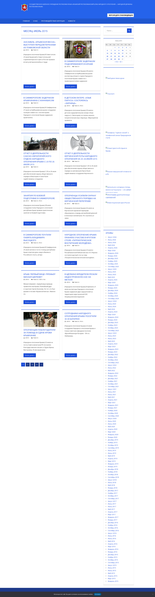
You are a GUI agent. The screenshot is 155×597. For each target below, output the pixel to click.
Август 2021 (112, 389)
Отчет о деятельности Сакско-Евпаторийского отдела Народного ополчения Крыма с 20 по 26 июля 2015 (39, 159)
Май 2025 (111, 277)
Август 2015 (112, 565)
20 (107, 56)
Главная (26, 21)
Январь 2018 (112, 488)
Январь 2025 (112, 288)
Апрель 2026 (112, 248)
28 (111, 59)
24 (122, 56)
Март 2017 (112, 514)
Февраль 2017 (113, 517)
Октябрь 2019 (113, 445)
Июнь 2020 (112, 424)
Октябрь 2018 (113, 474)
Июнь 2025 (112, 274)
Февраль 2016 (113, 549)
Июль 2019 (112, 450)
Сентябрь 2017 (113, 498)
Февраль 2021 (113, 405)
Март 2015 (112, 578)
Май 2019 (111, 456)
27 (107, 59)
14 (111, 53)
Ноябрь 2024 (112, 293)
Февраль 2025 (113, 285)
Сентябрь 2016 (113, 530)
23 (119, 56)
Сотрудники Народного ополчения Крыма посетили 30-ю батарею (80, 316)
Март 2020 (112, 432)
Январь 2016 (112, 552)
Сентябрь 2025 (113, 266)
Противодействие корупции (53, 21)
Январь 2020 (112, 437)
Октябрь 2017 (113, 496)
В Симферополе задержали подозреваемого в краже (80, 63)
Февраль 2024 (113, 317)
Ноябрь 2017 (112, 493)
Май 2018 (111, 485)
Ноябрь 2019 (112, 442)
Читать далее (29, 86)
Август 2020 (112, 418)
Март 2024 (112, 314)
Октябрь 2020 (113, 413)
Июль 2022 (112, 368)
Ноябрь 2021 (112, 381)
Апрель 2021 (112, 400)
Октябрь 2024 (113, 296)
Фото (81, 106)
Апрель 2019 (112, 458)
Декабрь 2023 (113, 322)
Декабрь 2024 (113, 290)
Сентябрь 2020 (113, 416)
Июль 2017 (112, 504)
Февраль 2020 (113, 434)
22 (115, 56)
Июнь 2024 (112, 306)
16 (119, 53)
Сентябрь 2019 (113, 448)
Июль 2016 (112, 536)
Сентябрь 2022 (113, 362)
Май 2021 (111, 397)
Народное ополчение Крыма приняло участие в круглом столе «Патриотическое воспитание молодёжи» (81, 238)
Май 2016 (111, 541)
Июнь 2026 (112, 242)
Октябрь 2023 (113, 328)
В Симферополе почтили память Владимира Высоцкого (37, 237)
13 (107, 53)
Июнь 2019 (112, 453)
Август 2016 (112, 533)
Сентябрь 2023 (113, 330)
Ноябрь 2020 (112, 410)
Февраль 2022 (113, 373)
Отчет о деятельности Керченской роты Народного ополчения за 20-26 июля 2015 (81, 156)
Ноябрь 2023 (112, 325)
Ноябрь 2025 (112, 261)
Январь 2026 (112, 256)
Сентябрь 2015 (113, 562)
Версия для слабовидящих (120, 15)
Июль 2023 (112, 336)
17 (122, 53)
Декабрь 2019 (113, 440)
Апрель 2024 (112, 312)
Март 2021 (112, 402)
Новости (71, 21)
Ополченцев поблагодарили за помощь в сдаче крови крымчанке (39, 332)
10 (122, 50)
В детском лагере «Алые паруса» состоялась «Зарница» (78, 100)
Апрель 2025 (112, 280)
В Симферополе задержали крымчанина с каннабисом (39, 99)
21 (111, 56)
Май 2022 (111, 370)
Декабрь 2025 (113, 258)
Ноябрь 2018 (112, 472)
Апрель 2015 (112, 576)
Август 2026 (112, 237)
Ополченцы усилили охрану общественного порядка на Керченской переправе (80, 198)
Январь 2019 (112, 466)
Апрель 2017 (112, 512)
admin (27, 50)
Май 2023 (111, 341)
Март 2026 (112, 250)
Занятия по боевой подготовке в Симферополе (39, 197)
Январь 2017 (112, 520)
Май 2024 (111, 309)
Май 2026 (111, 245)
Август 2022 (112, 365)
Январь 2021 (112, 408)
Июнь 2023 (112, 338)
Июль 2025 (112, 272)
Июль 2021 (112, 392)
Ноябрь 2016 (112, 525)
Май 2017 (111, 509)
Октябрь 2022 (113, 360)
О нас (35, 21)
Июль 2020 (112, 421)
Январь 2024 (112, 320)
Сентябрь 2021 (113, 386)
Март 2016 (112, 546)
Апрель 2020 (112, 429)
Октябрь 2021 (113, 384)
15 (115, 53)
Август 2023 (112, 333)
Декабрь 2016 (113, 523)
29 (115, 59)
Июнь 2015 (112, 570)
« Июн (116, 62)
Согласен (97, 594)
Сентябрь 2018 (113, 477)
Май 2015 (111, 573)
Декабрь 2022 (113, 354)
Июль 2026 (112, 240)
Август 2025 (112, 269)
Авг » (121, 62)
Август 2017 (112, 501)
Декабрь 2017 (113, 491)
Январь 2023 (112, 352)
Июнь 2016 (112, 538)
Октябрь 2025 (113, 264)
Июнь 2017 (112, 506)
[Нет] (153, 594)
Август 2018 (112, 480)
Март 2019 (112, 461)
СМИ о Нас (42, 279)
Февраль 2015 (113, 581)
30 (119, 59)
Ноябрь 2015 (112, 557)
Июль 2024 (112, 304)
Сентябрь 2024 (113, 298)
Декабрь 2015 (113, 555)
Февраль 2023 (113, 349)
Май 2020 (111, 426)
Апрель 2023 (112, 344)
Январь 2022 (112, 376)
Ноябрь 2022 (112, 357)
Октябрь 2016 (113, 528)
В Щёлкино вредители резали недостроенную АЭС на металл (81, 277)
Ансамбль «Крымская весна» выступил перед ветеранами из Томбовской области (40, 44)
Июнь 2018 (112, 482)
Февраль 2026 (113, 253)
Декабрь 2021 (113, 378)
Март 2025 (112, 282)
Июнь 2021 (112, 394)
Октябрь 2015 (113, 560)
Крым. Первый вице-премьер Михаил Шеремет (39, 275)
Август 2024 (112, 301)
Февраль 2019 (113, 464)
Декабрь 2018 (113, 469)
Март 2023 (112, 346)
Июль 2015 (112, 568)
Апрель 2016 (112, 544)
